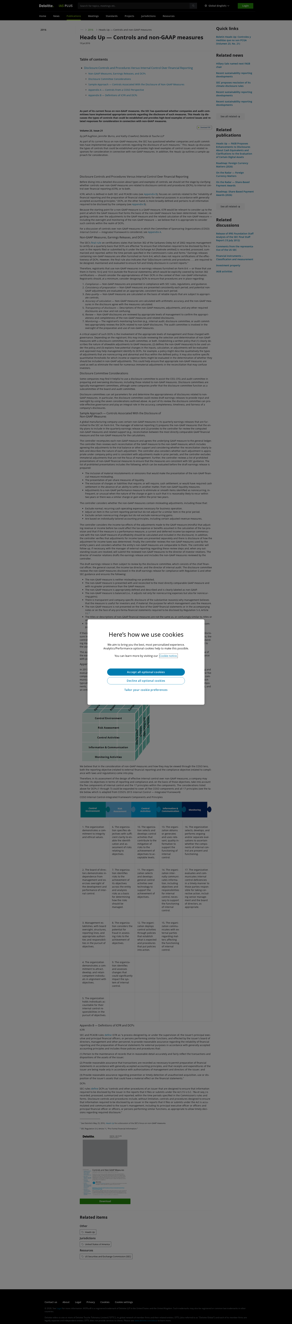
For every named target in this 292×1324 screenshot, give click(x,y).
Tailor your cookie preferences (146, 690)
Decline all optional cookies (146, 681)
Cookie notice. (168, 656)
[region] (146, 662)
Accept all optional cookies (146, 672)
